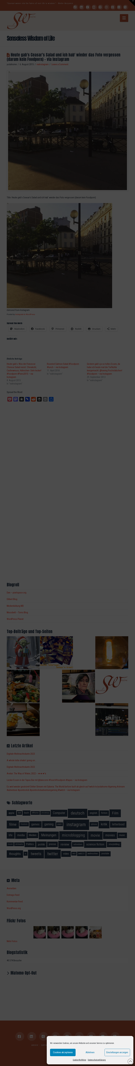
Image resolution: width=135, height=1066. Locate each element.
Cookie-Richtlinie (79, 1060)
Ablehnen (90, 1052)
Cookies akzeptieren (63, 1052)
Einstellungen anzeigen (117, 1052)
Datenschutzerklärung (97, 1060)
